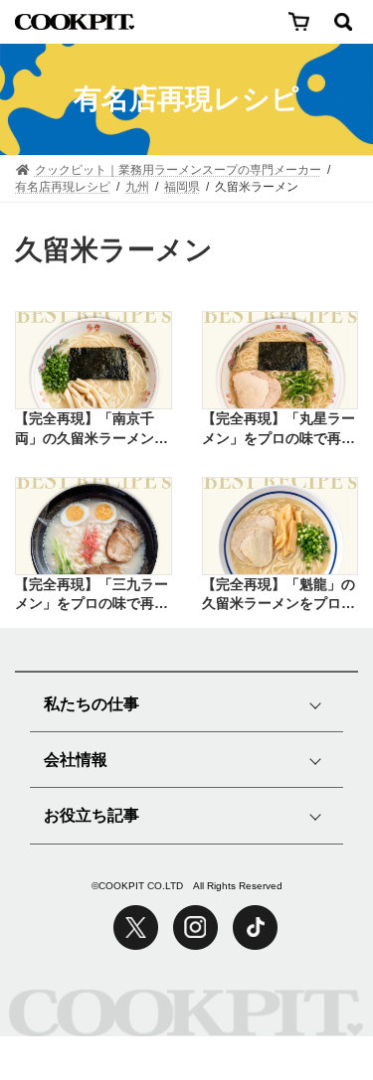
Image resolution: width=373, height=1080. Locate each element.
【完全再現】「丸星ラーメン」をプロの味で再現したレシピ (278, 429)
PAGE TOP (308, 989)
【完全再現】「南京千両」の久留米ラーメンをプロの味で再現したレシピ (91, 429)
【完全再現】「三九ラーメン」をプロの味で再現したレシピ (91, 595)
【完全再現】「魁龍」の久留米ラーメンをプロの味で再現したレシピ (278, 595)
